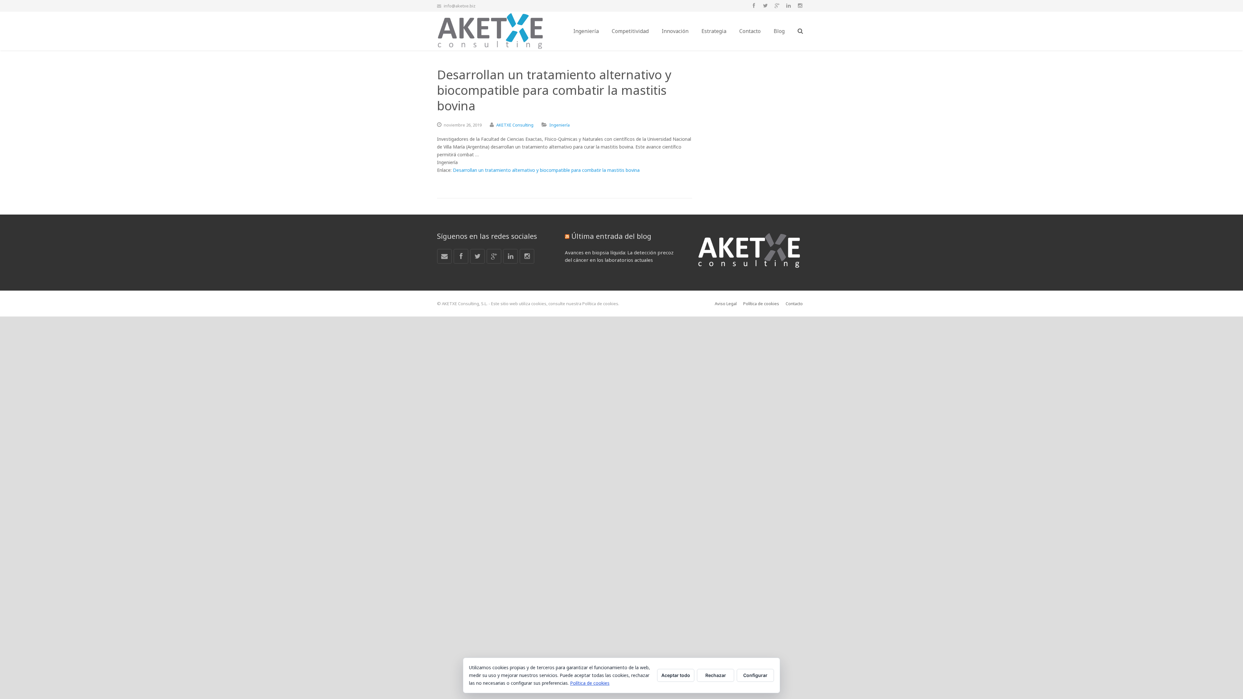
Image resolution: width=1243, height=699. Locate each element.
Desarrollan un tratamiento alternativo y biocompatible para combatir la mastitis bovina (546, 170)
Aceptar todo (675, 675)
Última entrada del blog (611, 236)
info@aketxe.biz (460, 6)
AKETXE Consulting (514, 125)
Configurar (755, 675)
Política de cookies (590, 683)
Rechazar (715, 675)
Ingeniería (559, 125)
